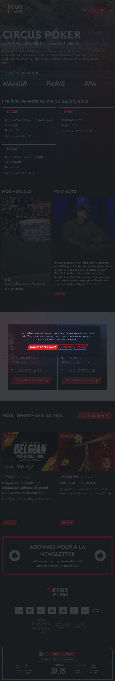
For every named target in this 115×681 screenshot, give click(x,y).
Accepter (66, 347)
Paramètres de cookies (43, 347)
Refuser (80, 347)
